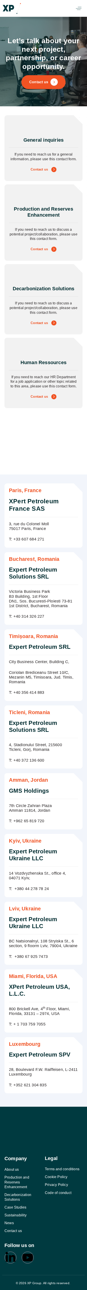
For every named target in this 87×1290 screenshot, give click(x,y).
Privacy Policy (56, 1185)
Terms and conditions (62, 1169)
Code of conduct (58, 1193)
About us (11, 1169)
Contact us (13, 1231)
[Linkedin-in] (10, 1258)
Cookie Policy (56, 1177)
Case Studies (15, 1207)
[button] (78, 8)
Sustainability (15, 1215)
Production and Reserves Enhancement (16, 1182)
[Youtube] (28, 1258)
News (9, 1223)
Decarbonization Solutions (17, 1197)
